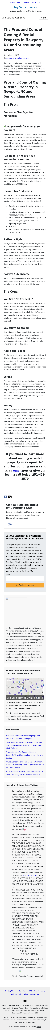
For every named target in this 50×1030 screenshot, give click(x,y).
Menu (43, 17)
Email (8, 574)
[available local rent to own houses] (25, 689)
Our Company (23, 2)
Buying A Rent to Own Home (16, 991)
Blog (26, 994)
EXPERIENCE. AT (30, 875)
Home (12, 2)
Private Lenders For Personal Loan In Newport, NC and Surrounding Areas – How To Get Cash (24, 755)
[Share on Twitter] (10, 497)
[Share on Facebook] (5, 497)
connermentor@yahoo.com (17, 58)
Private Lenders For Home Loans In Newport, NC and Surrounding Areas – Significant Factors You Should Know (25, 765)
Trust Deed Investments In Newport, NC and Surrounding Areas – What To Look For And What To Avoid (24, 745)
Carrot (39, 1027)
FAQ (30, 991)
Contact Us (35, 2)
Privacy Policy (16, 994)
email (17, 470)
